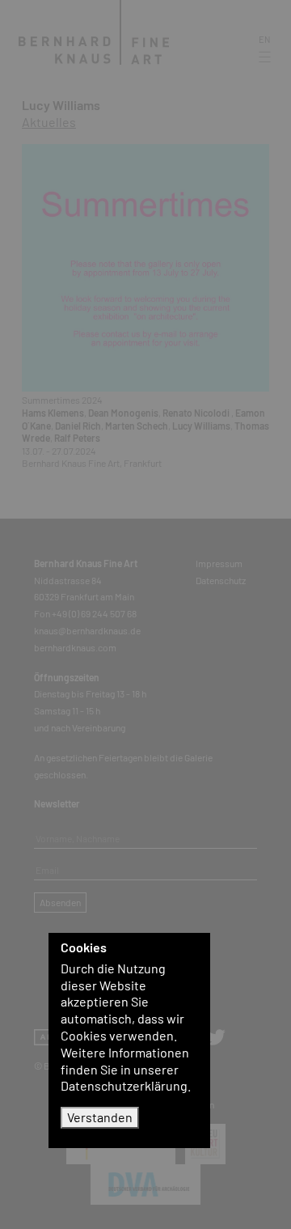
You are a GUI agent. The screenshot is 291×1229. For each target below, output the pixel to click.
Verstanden (100, 1117)
